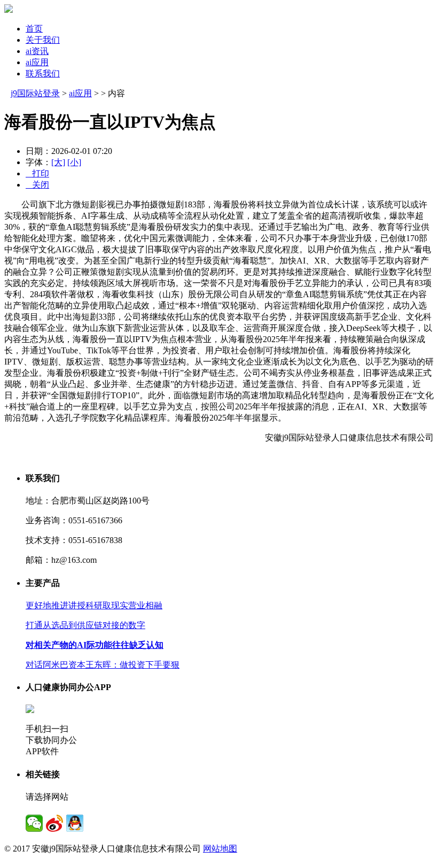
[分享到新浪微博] (54, 823)
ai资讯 (37, 51)
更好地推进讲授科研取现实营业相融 (94, 605)
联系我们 (43, 73)
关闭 (37, 184)
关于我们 (43, 39)
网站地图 (220, 848)
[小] (74, 162)
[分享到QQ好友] (74, 823)
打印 (37, 173)
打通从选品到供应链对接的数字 (85, 625)
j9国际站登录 (35, 93)
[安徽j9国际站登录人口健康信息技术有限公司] (8, 9)
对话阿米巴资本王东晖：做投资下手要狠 (102, 664)
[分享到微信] (34, 823)
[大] (58, 162)
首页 (34, 28)
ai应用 (37, 62)
